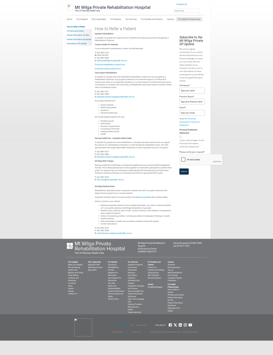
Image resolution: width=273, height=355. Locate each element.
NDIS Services (133, 307)
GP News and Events (75, 31)
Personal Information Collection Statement (189, 121)
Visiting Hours (153, 273)
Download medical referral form (108, 69)
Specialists (92, 270)
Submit (184, 171)
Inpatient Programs (135, 265)
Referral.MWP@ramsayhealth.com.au (112, 61)
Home (69, 19)
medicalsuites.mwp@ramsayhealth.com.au (114, 233)
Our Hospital (81, 19)
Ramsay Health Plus (136, 291)
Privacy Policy (113, 299)
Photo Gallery (73, 275)
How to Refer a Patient (76, 27)
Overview (171, 265)
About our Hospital (75, 265)
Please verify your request (192, 152)
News (70, 286)
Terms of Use (141, 325)
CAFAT (130, 310)
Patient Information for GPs (78, 35)
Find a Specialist (99, 19)
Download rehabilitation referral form (110, 65)
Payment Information (116, 291)
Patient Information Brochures (79, 39)
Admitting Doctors (95, 267)
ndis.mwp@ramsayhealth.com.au (110, 180)
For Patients (115, 19)
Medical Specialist (143, 197)
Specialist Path (94, 265)
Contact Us (181, 4)
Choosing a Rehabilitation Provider (113, 267)
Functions (72, 283)
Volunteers (172, 281)
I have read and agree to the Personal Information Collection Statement (191, 143)
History (71, 291)
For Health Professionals (189, 19)
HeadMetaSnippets (155, 287)
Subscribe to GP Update (77, 43)
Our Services (131, 19)
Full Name (184, 85)
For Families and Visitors (152, 19)
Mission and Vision (75, 273)
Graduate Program (175, 278)
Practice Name (186, 96)
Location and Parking (156, 270)
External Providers (135, 304)
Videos (71, 288)
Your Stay (111, 283)
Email (182, 107)
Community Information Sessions (132, 270)
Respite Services (134, 312)
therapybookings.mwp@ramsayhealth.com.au (116, 97)
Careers (170, 19)
